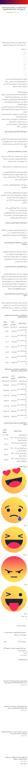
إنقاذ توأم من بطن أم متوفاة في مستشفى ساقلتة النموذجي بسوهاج (16, 758)
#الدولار (20, 286)
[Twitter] (25, 56)
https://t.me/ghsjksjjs (14, 289)
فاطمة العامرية (9, 12)
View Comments (23, 655)
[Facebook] (25, 53)
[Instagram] (26, 774)
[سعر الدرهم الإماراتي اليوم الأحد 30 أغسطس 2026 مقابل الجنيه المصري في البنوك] (14, 696)
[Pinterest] (25, 60)
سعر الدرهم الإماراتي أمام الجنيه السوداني (14, 107)
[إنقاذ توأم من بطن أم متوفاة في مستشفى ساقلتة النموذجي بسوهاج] (14, 747)
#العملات (8, 286)
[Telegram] (25, 72)
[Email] (25, 76)
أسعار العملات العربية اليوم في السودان (14, 100)
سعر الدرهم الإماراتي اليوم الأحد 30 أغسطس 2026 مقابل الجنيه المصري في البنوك (15, 707)
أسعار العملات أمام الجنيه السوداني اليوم (14, 95)
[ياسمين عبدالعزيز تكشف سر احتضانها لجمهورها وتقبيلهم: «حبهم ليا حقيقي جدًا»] (14, 721)
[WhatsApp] (25, 64)
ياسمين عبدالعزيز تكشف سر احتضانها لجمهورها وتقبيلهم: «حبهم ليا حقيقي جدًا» (14, 733)
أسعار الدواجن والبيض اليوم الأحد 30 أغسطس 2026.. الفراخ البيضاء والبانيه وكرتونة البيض (15, 682)
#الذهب (14, 286)
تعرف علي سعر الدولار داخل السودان (16, 97)
